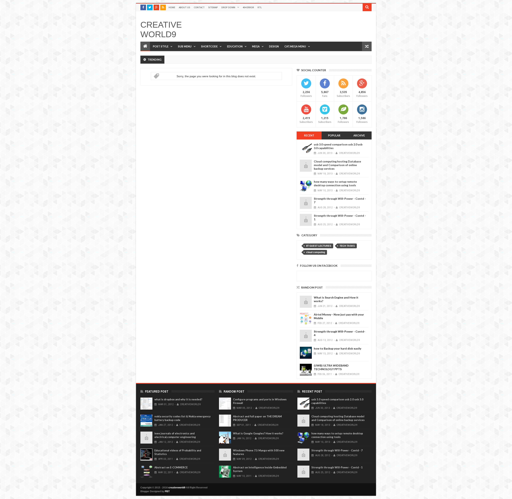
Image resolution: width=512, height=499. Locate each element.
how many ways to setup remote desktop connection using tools (335, 183)
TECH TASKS (347, 245)
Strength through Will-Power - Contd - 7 (337, 450)
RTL (260, 7)
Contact (199, 7)
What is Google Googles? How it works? (258, 433)
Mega (256, 46)
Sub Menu (185, 46)
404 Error (248, 7)
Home (172, 7)
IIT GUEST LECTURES (318, 245)
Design (274, 46)
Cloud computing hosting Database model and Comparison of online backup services (337, 165)
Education (235, 46)
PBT (167, 491)
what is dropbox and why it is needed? (178, 399)
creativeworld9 (161, 29)
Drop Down (228, 7)
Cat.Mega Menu (295, 46)
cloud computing (315, 252)
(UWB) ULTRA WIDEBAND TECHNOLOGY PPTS (331, 367)
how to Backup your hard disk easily (337, 348)
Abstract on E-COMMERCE (171, 467)
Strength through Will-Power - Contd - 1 (337, 467)
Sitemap (213, 7)
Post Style (160, 46)
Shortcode (209, 46)
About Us (184, 7)
